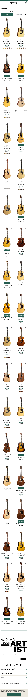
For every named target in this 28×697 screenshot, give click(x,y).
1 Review (21, 152)
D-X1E (21, 384)
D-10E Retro (21, 78)
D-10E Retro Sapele (21, 523)
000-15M (21, 249)
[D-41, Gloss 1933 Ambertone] (9, 427)
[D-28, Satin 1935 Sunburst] (9, 48)
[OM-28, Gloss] (19, 189)
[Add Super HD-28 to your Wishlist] (26, 294)
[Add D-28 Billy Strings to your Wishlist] (26, 532)
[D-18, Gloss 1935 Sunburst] (21, 48)
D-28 (7, 40)
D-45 (7, 217)
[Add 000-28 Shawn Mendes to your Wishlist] (12, 261)
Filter (7, 14)
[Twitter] (14, 665)
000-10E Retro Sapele (21, 490)
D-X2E (7, 181)
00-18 (21, 419)
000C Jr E (7, 384)
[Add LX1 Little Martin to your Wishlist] (26, 88)
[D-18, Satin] (19, 48)
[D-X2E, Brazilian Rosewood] (7, 188)
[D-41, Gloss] (5, 427)
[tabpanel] (14, 322)
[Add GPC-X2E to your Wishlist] (12, 563)
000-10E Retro (7, 252)
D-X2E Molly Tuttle (21, 457)
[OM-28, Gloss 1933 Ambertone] (23, 189)
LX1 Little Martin (21, 109)
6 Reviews (7, 115)
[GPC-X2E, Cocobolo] (8, 591)
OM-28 (21, 181)
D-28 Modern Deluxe (21, 584)
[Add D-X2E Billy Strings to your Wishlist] (12, 467)
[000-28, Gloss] (5, 117)
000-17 (21, 348)
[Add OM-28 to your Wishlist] (26, 160)
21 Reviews (21, 46)
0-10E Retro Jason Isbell (7, 554)
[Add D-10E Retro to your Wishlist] (26, 54)
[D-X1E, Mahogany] (22, 391)
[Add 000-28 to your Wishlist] (12, 88)
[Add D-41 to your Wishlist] (12, 397)
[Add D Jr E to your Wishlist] (12, 500)
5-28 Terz (21, 147)
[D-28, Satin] (5, 48)
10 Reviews (21, 389)
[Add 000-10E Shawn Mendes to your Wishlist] (12, 294)
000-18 (21, 283)
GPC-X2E (7, 584)
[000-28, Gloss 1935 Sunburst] (7, 117)
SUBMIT (23, 659)
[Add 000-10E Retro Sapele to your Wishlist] (26, 467)
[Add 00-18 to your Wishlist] (26, 397)
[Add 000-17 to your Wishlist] (26, 327)
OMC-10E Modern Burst (7, 621)
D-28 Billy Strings (21, 554)
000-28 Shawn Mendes (7, 285)
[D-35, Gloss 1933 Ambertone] (9, 357)
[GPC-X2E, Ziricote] (6, 591)
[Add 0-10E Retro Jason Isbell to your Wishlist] (12, 532)
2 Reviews (21, 82)
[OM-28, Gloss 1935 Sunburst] (21, 189)
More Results (14, 631)
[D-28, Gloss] (3, 48)
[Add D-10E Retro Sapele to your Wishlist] (26, 500)
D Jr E (7, 521)
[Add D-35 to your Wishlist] (12, 327)
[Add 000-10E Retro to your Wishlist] (12, 228)
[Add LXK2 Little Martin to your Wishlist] (12, 433)
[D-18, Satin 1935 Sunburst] (23, 48)
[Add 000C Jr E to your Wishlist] (12, 363)
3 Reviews (21, 187)
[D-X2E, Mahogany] (5, 188)
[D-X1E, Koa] (20, 391)
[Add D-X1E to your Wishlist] (26, 363)
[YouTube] (17, 665)
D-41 (7, 419)
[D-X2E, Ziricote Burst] (9, 188)
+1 (11, 48)
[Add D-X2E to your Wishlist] (12, 160)
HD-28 (7, 145)
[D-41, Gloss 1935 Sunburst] (7, 427)
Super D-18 (21, 219)
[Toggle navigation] (2, 3)
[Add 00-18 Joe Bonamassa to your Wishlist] (12, 54)
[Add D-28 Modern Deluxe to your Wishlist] (26, 563)
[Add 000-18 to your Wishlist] (26, 261)
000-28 (7, 109)
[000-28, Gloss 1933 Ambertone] (9, 117)
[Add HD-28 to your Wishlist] (12, 124)
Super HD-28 (21, 318)
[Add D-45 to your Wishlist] (12, 196)
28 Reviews (7, 46)
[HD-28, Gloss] (5, 153)
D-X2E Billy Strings (7, 488)
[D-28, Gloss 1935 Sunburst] (7, 48)
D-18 (21, 40)
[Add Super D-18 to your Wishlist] (26, 196)
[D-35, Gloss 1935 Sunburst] (7, 357)
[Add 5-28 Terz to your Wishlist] (26, 124)
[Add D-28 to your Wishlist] (12, 18)
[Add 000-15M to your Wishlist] (26, 228)
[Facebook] (11, 665)
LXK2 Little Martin (7, 455)
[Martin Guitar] (13, 3)
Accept (14, 694)
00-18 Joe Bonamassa (7, 78)
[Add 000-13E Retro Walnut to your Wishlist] (26, 597)
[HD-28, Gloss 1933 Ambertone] (9, 153)
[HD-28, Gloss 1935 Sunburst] (7, 153)
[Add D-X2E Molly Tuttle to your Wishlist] (26, 433)
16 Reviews (7, 151)
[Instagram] (7, 665)
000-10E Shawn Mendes (7, 318)
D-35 (7, 348)
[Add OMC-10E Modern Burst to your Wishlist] (12, 597)
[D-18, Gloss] (17, 48)
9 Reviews (21, 113)
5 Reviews (21, 353)
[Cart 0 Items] (25, 3)
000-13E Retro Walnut (21, 621)
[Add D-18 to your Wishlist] (26, 18)
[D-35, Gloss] (5, 357)
